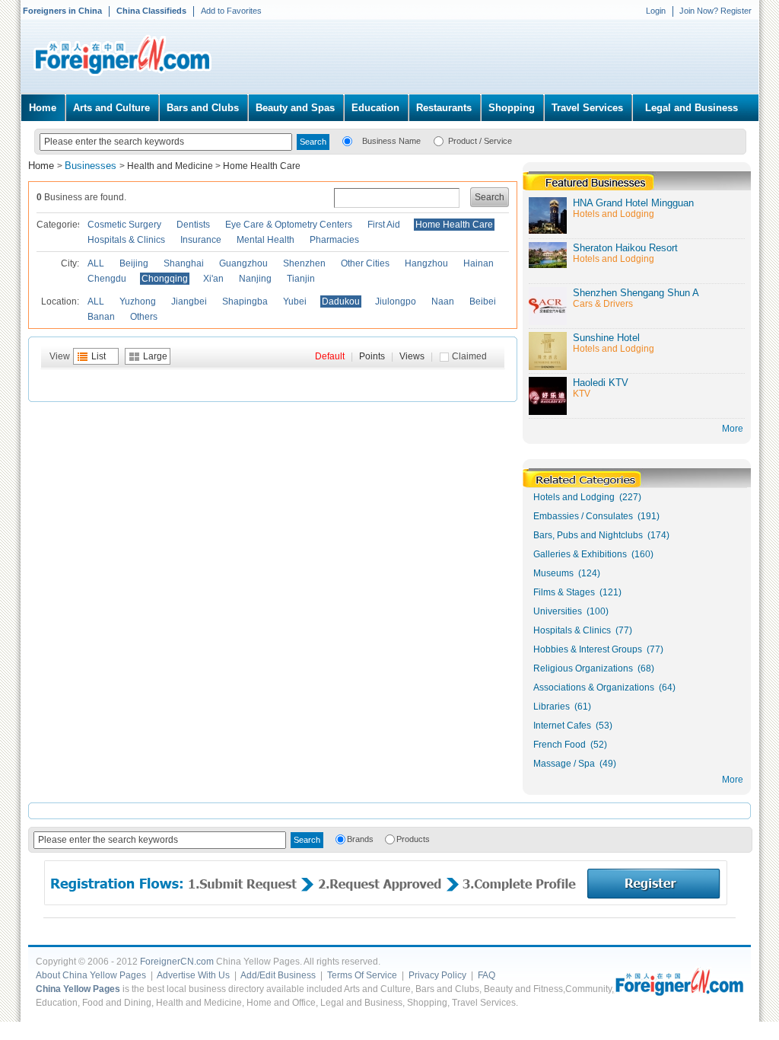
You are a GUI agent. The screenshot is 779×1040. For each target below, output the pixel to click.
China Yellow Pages (78, 989)
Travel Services (587, 107)
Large (155, 356)
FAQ (486, 975)
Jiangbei (189, 301)
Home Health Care (261, 166)
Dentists (193, 224)
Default (330, 356)
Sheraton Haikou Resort (625, 248)
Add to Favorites (231, 10)
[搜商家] (347, 140)
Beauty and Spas (295, 107)
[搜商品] (439, 140)
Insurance (200, 239)
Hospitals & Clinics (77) (582, 630)
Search (489, 197)
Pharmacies (334, 239)
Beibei (482, 301)
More (732, 779)
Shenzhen (304, 263)
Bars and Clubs (203, 107)
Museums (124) (566, 573)
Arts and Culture (111, 107)
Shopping (511, 107)
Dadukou (341, 301)
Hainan (478, 263)
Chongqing (164, 278)
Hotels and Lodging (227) (587, 497)
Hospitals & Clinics (126, 239)
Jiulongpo (395, 301)
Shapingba (245, 301)
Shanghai (184, 263)
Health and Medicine (170, 166)
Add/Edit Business (278, 975)
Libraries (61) (562, 706)
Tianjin (301, 278)
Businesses (92, 165)
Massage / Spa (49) (574, 763)
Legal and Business (691, 107)
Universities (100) (571, 611)
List (98, 356)
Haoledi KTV (600, 382)
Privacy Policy (437, 975)
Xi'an (213, 278)
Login (656, 10)
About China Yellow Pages (91, 975)
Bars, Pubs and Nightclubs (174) (601, 535)
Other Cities (365, 263)
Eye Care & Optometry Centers (288, 224)
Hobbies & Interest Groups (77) (598, 649)
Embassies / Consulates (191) (596, 516)
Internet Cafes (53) (572, 725)
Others (143, 316)
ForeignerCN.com (177, 961)
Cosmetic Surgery (124, 224)
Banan (101, 316)
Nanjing (255, 278)
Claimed (469, 356)
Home (42, 107)
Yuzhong (137, 301)
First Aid (383, 224)
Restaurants (444, 107)
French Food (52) (570, 744)
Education (375, 107)
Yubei (295, 301)
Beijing (133, 263)
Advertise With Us (193, 975)
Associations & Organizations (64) (604, 687)
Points (372, 356)
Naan (442, 301)
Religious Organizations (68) (593, 668)
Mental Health (265, 239)
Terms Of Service (362, 975)
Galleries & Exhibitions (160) (593, 554)
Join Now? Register (715, 10)
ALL (95, 263)
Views (411, 356)
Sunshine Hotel (606, 337)
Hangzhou (426, 263)
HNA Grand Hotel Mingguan (633, 203)
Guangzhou (243, 263)
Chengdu (106, 278)
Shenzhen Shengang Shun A (636, 292)
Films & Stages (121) (577, 592)
